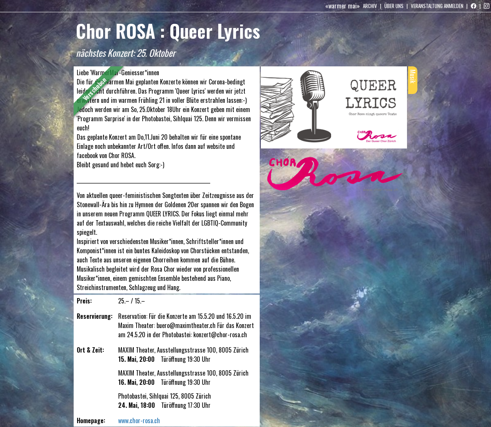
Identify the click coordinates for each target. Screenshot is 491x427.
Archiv (370, 6)
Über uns (394, 6)
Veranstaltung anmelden (437, 6)
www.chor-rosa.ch (139, 420)
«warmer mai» (342, 5)
